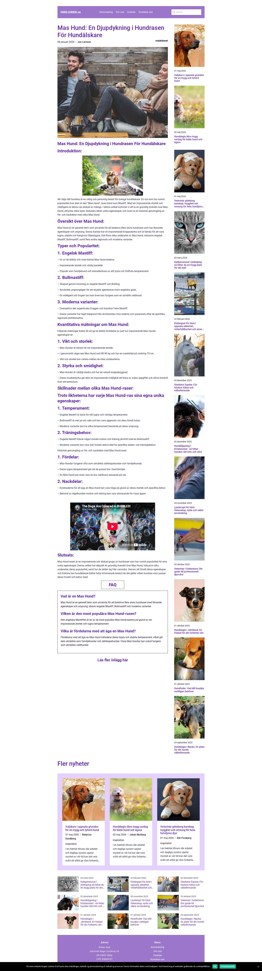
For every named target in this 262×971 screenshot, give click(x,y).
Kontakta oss (146, 12)
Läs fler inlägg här (112, 660)
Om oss (120, 12)
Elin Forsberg (184, 838)
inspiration (71, 843)
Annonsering (106, 12)
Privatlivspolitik (227, 966)
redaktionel (161, 40)
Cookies (131, 12)
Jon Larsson (84, 41)
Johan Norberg (137, 834)
